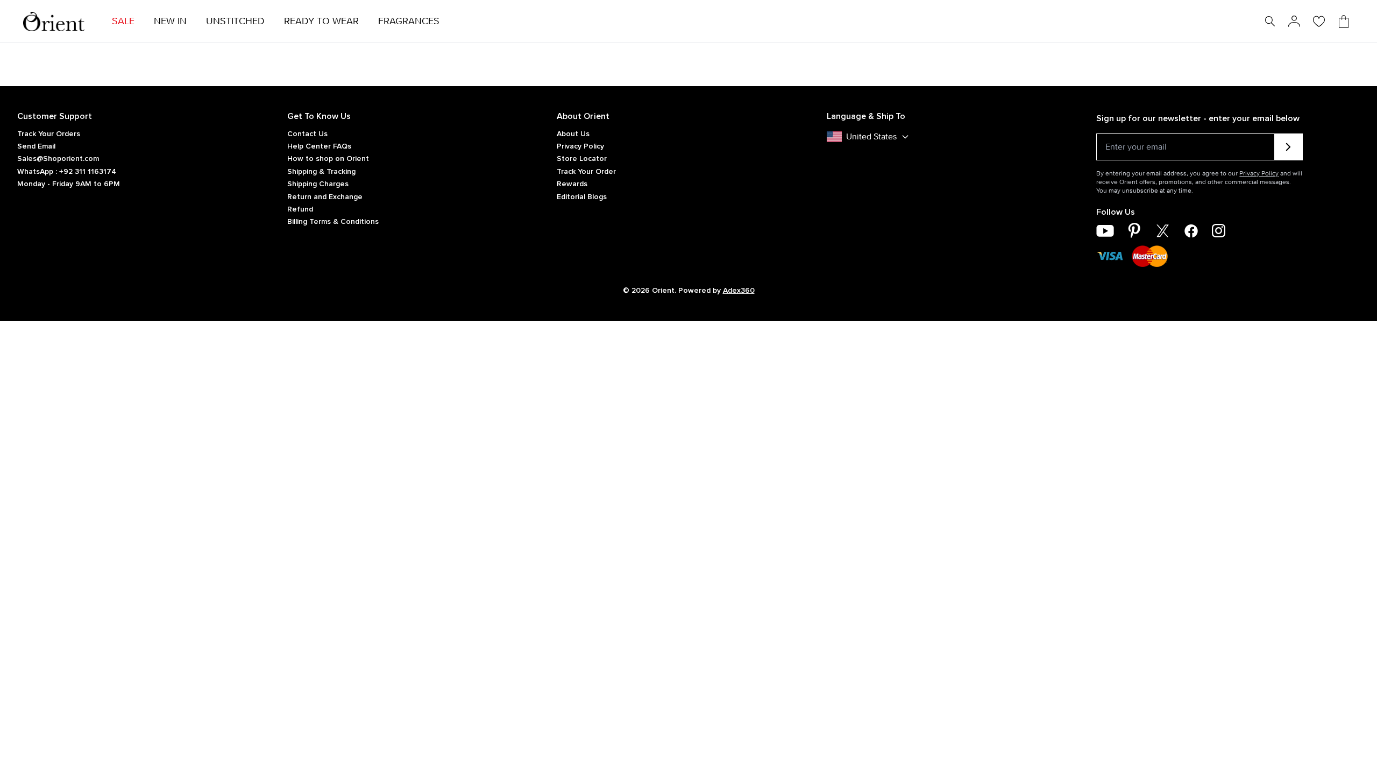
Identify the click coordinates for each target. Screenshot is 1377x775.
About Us (573, 134)
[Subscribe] (1288, 146)
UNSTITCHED (235, 21)
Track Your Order (586, 171)
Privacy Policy (580, 146)
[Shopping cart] (1343, 21)
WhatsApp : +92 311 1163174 (66, 171)
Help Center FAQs (319, 146)
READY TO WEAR (321, 21)
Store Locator (582, 159)
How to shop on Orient (328, 159)
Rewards (572, 184)
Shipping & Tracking (321, 171)
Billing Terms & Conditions (333, 222)
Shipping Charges (318, 184)
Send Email (36, 146)
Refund (300, 209)
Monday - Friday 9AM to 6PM (68, 184)
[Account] (1294, 21)
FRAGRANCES (408, 21)
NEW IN (170, 21)
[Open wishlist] (1319, 21)
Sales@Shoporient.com (58, 159)
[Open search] (1270, 21)
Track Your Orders (48, 134)
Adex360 (739, 290)
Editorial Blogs (582, 197)
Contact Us (307, 134)
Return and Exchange (325, 197)
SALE (123, 21)
